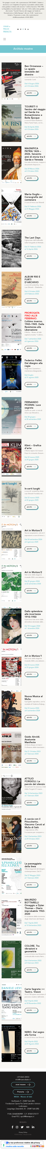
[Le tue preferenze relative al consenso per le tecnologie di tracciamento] (4, 1145)
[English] (34, 1146)
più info (29, 93)
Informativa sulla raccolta (13, 1146)
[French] (40, 1146)
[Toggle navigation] (4, 39)
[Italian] (31, 1146)
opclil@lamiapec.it (27, 1116)
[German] (37, 1146)
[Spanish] (43, 1146)
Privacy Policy (23, 1132)
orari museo (21, 1085)
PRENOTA (7, 32)
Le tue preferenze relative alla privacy (24, 1143)
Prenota (20, 1092)
